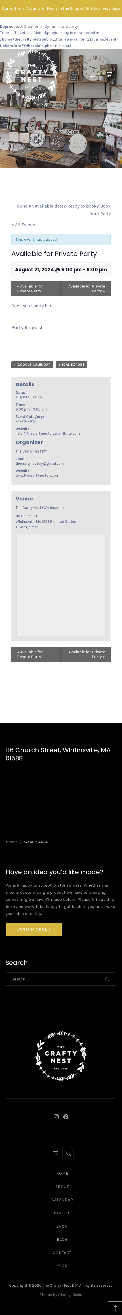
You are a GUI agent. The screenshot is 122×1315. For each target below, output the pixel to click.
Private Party (25, 421)
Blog (62, 1239)
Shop (62, 1226)
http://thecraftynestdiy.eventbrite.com (48, 433)
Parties (62, 1213)
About (62, 1186)
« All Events (23, 224)
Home (62, 1173)
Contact (62, 1252)
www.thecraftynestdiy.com (37, 475)
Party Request (27, 327)
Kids (62, 1265)
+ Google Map (27, 527)
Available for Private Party (30, 288)
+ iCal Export (71, 365)
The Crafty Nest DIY (60, 1285)
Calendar (62, 1199)
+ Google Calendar (32, 365)
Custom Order (33, 929)
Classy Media (70, 1294)
